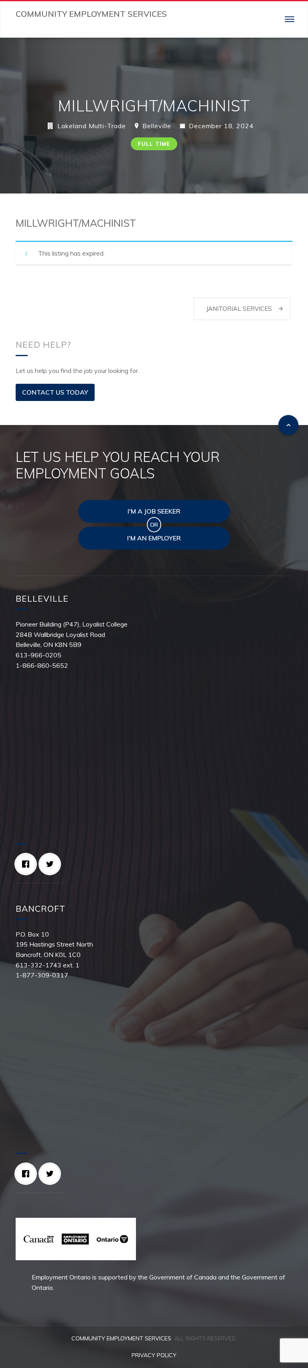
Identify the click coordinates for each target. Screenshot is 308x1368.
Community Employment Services (121, 1338)
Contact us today (55, 392)
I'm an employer (154, 538)
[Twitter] (52, 864)
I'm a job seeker (154, 511)
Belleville (156, 126)
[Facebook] (28, 864)
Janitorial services (239, 308)
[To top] (288, 425)
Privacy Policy (154, 1355)
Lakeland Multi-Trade (91, 126)
